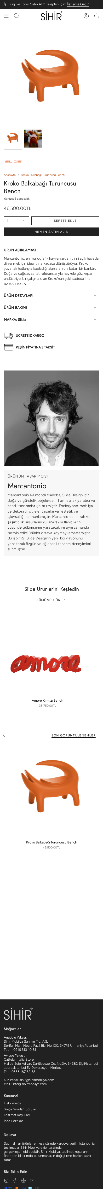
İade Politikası (14, 1121)
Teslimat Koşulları (17, 1115)
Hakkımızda (12, 1103)
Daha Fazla (15, 284)
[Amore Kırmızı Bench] (47, 652)
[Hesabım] (86, 16)
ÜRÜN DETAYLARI (18, 295)
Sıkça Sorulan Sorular (20, 1109)
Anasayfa (10, 175)
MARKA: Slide (15, 319)
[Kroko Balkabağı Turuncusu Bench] (51, 790)
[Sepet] (96, 16)
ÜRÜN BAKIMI (15, 307)
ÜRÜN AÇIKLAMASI (20, 250)
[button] (16, 16)
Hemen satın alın (51, 231)
